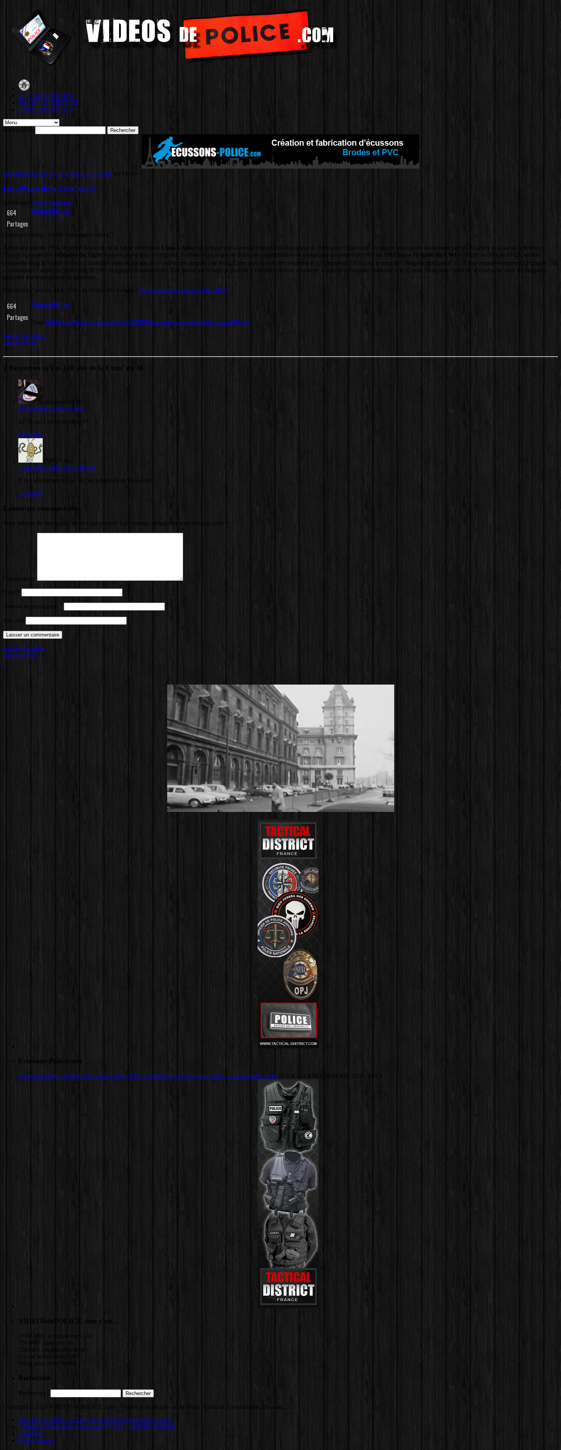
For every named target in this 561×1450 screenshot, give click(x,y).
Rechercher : (18, 130)
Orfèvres (211, 322)
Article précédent (23, 336)
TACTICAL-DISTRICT (48, 102)
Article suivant (20, 342)
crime (96, 322)
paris (228, 322)
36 (48, 322)
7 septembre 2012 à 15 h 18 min (57, 467)
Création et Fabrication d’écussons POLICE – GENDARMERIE (97, 1426)
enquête (161, 322)
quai (244, 322)
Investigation (185, 322)
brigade (68, 322)
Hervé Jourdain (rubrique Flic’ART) (183, 290)
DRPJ (144, 322)
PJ (236, 322)
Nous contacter (36, 1440)
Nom (11, 592)
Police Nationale (52, 202)
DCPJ (130, 322)
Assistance (31, 1433)
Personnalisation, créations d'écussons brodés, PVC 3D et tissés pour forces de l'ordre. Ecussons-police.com (147, 1075)
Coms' (104, 173)
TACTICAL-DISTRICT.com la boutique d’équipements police (94, 1419)
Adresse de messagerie (32, 606)
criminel (113, 322)
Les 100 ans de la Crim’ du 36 (50, 188)
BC (55, 322)
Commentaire (19, 578)
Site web (13, 620)
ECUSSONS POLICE (46, 95)
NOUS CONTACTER (46, 109)
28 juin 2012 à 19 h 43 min (51, 408)
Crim (83, 322)
